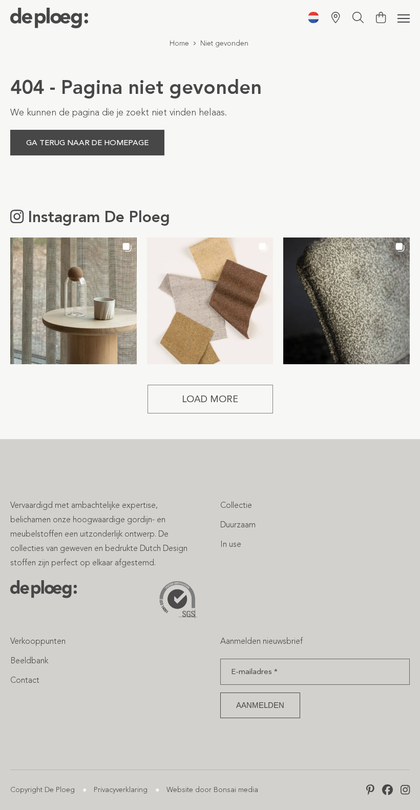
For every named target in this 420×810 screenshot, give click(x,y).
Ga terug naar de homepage (87, 142)
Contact (24, 680)
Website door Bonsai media (212, 789)
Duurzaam (238, 524)
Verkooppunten (38, 641)
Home (179, 43)
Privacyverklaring (121, 789)
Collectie (236, 505)
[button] (73, 301)
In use (230, 544)
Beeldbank (29, 660)
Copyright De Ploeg (42, 789)
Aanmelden (260, 705)
